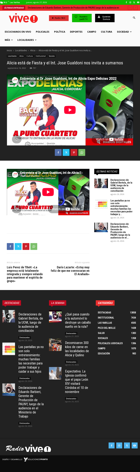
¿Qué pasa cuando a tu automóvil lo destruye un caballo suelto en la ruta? (78, 320)
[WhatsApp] (81, 152)
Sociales (52, 56)
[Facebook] (126, 2)
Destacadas (24, 337)
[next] (135, 8)
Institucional (41, 56)
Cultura (29, 56)
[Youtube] (138, 2)
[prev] (130, 8)
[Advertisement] (48, 222)
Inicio (9, 50)
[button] (134, 18)
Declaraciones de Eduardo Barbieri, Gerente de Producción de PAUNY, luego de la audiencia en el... (120, 231)
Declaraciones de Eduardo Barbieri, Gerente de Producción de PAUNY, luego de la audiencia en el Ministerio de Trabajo (31, 402)
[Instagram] (130, 2)
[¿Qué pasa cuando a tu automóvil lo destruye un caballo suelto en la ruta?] (55, 316)
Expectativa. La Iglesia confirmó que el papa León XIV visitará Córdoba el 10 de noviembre (76, 381)
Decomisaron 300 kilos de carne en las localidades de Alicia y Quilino (77, 349)
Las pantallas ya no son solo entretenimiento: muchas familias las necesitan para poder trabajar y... (121, 207)
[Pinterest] (74, 152)
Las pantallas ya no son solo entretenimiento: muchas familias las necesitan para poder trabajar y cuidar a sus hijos (31, 359)
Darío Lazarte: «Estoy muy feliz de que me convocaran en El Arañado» (70, 271)
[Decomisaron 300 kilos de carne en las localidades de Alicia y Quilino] (55, 345)
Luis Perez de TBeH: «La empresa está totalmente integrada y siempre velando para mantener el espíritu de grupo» (25, 274)
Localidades (21, 50)
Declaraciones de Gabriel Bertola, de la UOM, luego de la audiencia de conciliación (121, 185)
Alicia (32, 50)
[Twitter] (134, 2)
